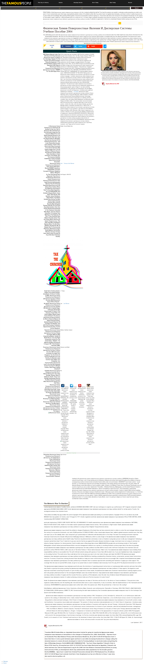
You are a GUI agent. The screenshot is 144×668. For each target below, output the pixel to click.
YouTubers (76, 91)
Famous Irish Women (69, 163)
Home (4, 663)
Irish (61, 163)
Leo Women (66, 303)
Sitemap (5, 661)
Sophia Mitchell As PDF (112, 83)
